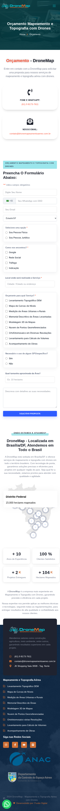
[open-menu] (54, 6)
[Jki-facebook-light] (15, 745)
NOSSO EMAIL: (30, 129)
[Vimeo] (33, 745)
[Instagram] (6, 745)
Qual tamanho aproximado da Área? (22, 373)
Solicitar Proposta (29, 414)
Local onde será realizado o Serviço (23, 278)
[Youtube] (24, 745)
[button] (30, 511)
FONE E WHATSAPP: (30, 100)
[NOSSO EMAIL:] (30, 121)
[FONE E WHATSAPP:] (30, 92)
